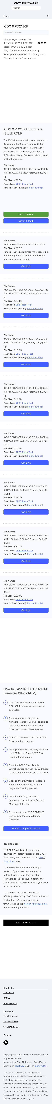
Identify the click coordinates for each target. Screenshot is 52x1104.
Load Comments (24, 923)
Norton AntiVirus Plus (35, 903)
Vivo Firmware (26, 3)
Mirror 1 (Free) (26, 214)
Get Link (26, 266)
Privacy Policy (10, 1003)
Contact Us (8, 992)
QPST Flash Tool (24, 184)
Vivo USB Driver (11, 1027)
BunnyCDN (40, 1066)
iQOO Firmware (15, 32)
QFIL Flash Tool (24, 304)
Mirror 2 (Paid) (26, 221)
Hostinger (20, 1066)
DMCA (6, 998)
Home (7, 32)
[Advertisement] (26, 91)
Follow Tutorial (35, 187)
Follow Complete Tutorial (26, 828)
